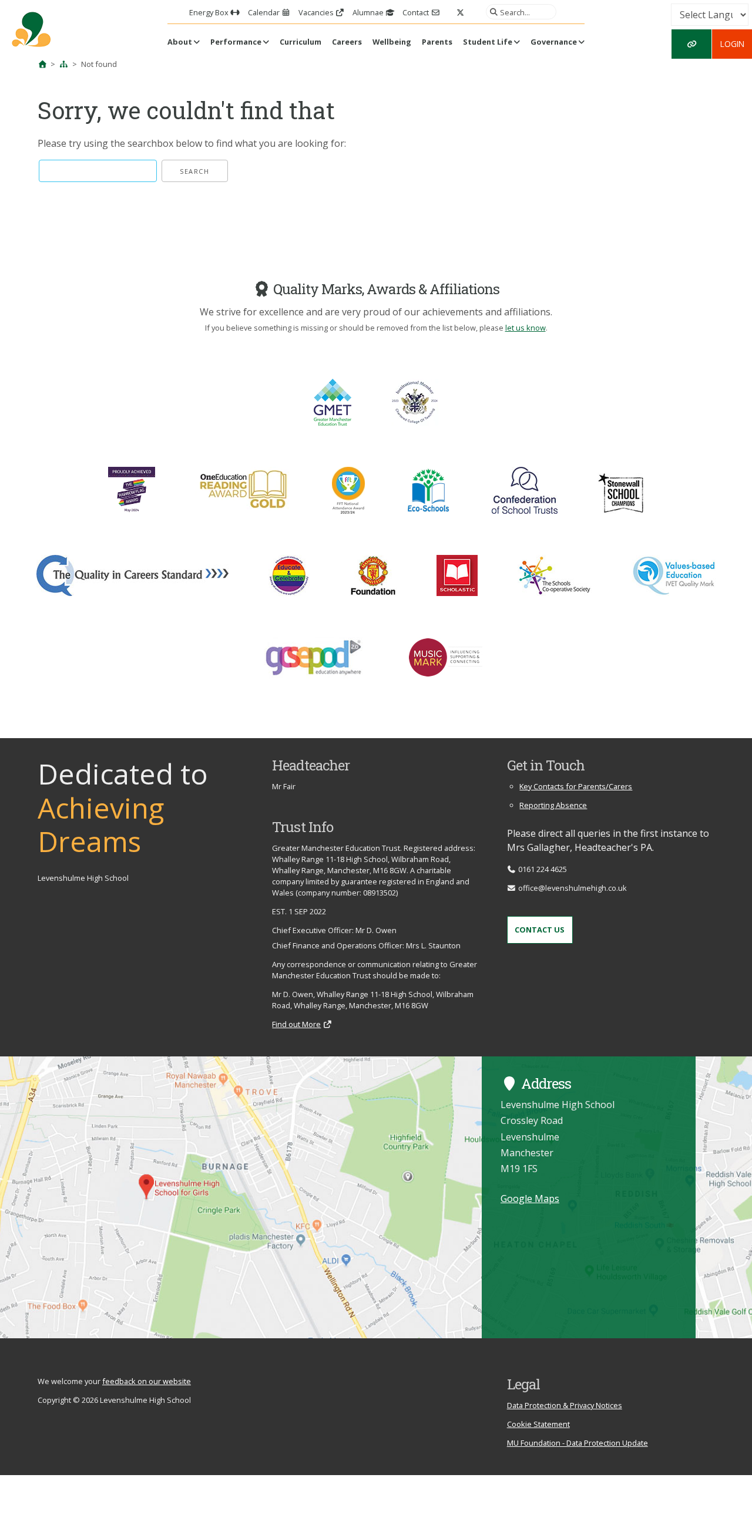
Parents (437, 41)
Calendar (264, 12)
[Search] (491, 12)
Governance (554, 41)
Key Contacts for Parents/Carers (575, 786)
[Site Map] (64, 64)
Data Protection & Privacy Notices (564, 1405)
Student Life (487, 41)
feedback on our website (146, 1381)
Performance (235, 41)
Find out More (296, 1024)
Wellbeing (391, 41)
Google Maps (530, 1198)
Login (732, 43)
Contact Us (540, 929)
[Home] (42, 64)
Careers (347, 41)
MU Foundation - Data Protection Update (577, 1443)
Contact (416, 12)
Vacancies (316, 12)
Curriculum (300, 41)
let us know (525, 327)
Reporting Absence (553, 805)
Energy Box (209, 12)
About (179, 41)
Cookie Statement (538, 1424)
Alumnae (368, 12)
